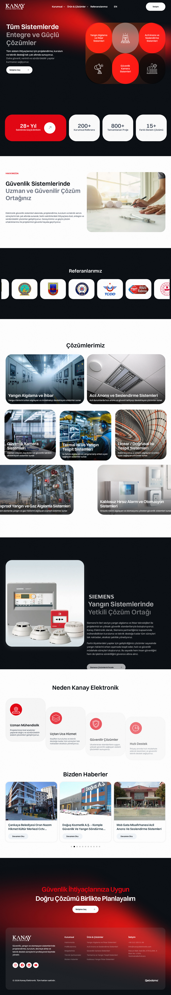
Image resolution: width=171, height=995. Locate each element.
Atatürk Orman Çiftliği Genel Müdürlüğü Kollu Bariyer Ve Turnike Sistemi (81, 827)
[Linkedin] (29, 965)
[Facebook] (22, 965)
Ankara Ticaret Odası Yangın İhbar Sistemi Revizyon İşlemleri (138, 827)
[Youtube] (36, 965)
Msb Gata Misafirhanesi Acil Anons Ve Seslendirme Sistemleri (30, 827)
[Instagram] (15, 965)
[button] (71, 846)
